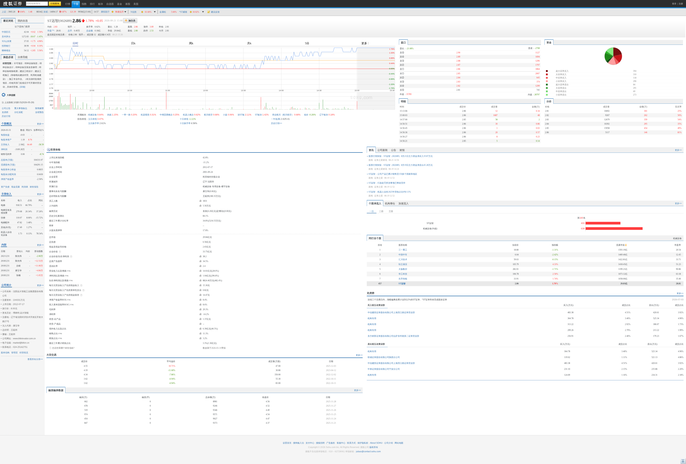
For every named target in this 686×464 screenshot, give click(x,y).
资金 (548, 42)
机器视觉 (145, 115)
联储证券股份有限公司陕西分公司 (384, 357)
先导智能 (403, 279)
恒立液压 (403, 264)
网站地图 (399, 443)
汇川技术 (403, 259)
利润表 (25, 187)
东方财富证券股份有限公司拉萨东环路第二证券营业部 (393, 336)
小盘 (225, 115)
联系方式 (351, 443)
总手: (70, 30)
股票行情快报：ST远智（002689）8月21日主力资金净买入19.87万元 (401, 156)
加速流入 (404, 203)
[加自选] (130, 20)
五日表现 (92, 119)
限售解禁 (39, 108)
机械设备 (92, 115)
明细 (403, 101)
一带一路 (126, 115)
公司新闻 (382, 150)
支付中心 (310, 443)
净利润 (4, 149)
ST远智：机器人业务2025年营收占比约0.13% (390, 192)
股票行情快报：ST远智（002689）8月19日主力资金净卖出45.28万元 (401, 165)
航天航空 (208, 115)
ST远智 (53, 21)
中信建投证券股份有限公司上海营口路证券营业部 (391, 312)
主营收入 (5, 144)
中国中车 (403, 254)
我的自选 (23, 20)
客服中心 (341, 443)
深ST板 (241, 115)
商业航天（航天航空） (283, 115)
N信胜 (133, 12)
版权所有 (373, 447)
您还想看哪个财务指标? (63, 348)
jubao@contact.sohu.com (368, 451)
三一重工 (403, 250)
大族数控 (403, 269)
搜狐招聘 (320, 443)
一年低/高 (275, 119)
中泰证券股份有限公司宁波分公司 (384, 369)
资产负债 (5, 187)
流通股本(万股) (8, 164)
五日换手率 (93, 123)
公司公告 (6, 108)
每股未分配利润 (8, 174)
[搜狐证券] (12, 3)
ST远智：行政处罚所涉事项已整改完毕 (387, 183)
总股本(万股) (7, 160)
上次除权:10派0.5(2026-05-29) (19, 102)
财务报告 (34, 187)
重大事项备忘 (20, 108)
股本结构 (5, 352)
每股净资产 (6, 139)
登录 (674, 3)
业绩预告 (39, 112)
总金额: (89, 30)
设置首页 (287, 443)
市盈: (51, 30)
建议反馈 (215, 12)
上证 (4, 12)
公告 (393, 150)
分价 (548, 101)
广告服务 (330, 443)
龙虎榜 (5, 112)
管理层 (14, 352)
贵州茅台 (6, 36)
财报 (402, 150)
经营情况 (23, 352)
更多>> (40, 124)
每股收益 (5, 135)
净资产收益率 (7, 179)
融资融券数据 (55, 390)
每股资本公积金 (8, 169)
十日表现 (184, 119)
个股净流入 (375, 203)
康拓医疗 (105, 12)
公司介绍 (388, 443)
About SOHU (376, 443)
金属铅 (163, 12)
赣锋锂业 (6, 50)
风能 (109, 115)
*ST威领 (183, 12)
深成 (45, 12)
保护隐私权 (362, 443)
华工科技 (403, 274)
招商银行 (6, 46)
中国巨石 (6, 32)
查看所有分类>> (35, 359)
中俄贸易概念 (166, 115)
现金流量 (15, 187)
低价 (306, 115)
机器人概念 (188, 115)
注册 (681, 3)
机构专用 (372, 318)
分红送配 (18, 112)
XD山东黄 (6, 41)
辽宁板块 (323, 115)
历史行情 (6, 116)
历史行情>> (276, 123)
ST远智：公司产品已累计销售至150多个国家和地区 (393, 174)
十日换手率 (185, 123)
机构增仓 (390, 203)
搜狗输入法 (298, 443)
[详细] (22, 87)
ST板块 (258, 115)
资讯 (371, 150)
